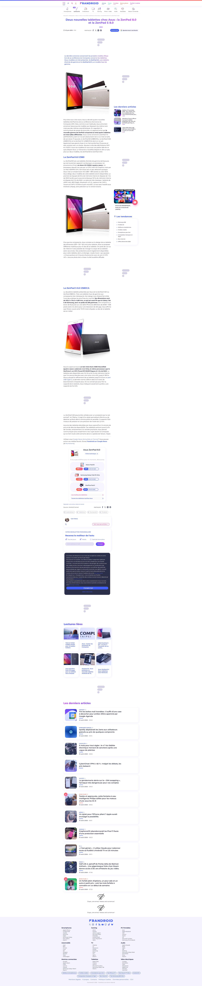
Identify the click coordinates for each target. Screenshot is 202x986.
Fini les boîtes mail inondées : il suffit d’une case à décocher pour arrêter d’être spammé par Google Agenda (100, 714)
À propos (85, 979)
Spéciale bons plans (98, 539)
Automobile (66, 943)
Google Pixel (66, 931)
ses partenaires (78, 579)
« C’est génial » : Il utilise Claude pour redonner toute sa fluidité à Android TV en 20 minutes (99, 849)
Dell (123, 933)
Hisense (95, 945)
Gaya (123, 964)
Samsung (95, 951)
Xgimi (94, 955)
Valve (94, 940)
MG (64, 951)
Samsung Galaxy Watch (69, 968)
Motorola (65, 934)
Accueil (65, 15)
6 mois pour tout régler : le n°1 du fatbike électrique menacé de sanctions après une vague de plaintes (98, 747)
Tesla (64, 955)
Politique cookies (74, 584)
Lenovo (124, 934)
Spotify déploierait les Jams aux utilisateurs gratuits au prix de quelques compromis (98, 731)
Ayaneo (95, 931)
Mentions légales (75, 979)
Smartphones (66, 928)
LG (93, 946)
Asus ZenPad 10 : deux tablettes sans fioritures (103, 671)
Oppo (64, 935)
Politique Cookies (105, 979)
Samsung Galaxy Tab (98, 967)
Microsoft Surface (127, 938)
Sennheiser (125, 953)
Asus (77, 15)
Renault (65, 953)
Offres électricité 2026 (124, 241)
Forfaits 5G (121, 224)
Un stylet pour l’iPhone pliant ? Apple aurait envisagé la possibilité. (98, 815)
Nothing (124, 951)
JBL (123, 949)
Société (81, 778)
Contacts (94, 979)
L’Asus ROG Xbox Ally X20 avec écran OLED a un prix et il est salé (129, 129)
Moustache (125, 966)
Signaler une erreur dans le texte (73, 504)
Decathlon (125, 963)
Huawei (65, 933)
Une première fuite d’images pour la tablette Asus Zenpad (70, 671)
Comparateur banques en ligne (87, 976)
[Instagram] (93, 924)
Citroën (65, 948)
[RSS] (99, 924)
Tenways (124, 968)
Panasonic (95, 948)
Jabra (123, 948)
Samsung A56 (122, 222)
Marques (71, 15)
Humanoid (93, 512)
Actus (104, 3)
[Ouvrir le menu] (63, 3)
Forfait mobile (135, 3)
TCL (94, 953)
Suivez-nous (114, 30)
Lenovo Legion (97, 933)
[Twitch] (105, 924)
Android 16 (136, 973)
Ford (64, 949)
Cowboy (124, 961)
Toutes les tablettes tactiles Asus (82, 498)
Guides (115, 3)
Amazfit (65, 961)
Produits (104, 512)
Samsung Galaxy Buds (128, 952)
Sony (94, 952)
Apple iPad (95, 961)
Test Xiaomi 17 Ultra (124, 973)
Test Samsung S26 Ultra (117, 976)
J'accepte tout (88, 588)
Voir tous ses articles (100, 524)
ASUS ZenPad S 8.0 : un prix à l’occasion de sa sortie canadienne (103, 645)
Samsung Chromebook (128, 940)
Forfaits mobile (122, 230)
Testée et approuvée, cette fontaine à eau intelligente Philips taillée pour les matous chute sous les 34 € (97, 798)
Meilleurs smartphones (124, 227)
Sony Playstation (97, 938)
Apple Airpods (126, 945)
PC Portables (125, 928)
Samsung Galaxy (67, 937)
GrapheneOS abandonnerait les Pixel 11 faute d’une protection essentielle (99, 832)
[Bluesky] (112, 924)
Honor (124, 935)
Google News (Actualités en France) (85, 439)
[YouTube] (102, 924)
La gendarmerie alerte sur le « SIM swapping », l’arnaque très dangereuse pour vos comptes (99, 781)
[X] (90, 924)
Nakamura (125, 967)
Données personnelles (121, 979)
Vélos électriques (127, 959)
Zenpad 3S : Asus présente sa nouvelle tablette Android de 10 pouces (87, 671)
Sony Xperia (66, 938)
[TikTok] (109, 924)
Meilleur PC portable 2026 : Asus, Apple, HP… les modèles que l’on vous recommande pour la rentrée (129, 113)
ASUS (94, 930)
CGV (131, 979)
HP (123, 937)
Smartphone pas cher (124, 232)
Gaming (94, 928)
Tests (109, 3)
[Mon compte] (76, 3)
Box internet (121, 239)
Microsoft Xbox (97, 934)
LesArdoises (70, 512)
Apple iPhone (66, 930)
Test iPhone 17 (111, 973)
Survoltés (82, 743)
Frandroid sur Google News (97, 441)
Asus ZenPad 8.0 (91, 450)
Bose (123, 946)
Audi (64, 945)
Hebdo (84, 539)
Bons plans (124, 3)
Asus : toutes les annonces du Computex (87, 645)
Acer (123, 930)
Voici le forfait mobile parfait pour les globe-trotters (70, 645)
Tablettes (82, 512)
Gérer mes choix (87, 591)
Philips (94, 949)
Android (82, 709)
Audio (123, 943)
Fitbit (64, 964)
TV (92, 943)
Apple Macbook (126, 931)
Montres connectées (69, 959)
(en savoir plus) (98, 573)
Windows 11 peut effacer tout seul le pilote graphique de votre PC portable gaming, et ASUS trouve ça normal (129, 121)
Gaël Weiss (74, 518)
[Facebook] (96, 924)
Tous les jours (71, 539)
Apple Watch (66, 963)
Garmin (65, 966)
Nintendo (95, 935)
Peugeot (65, 952)
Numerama (70, 443)
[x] (66, 524)
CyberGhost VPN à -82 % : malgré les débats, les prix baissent (100, 765)
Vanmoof (124, 970)
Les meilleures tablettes (79, 495)
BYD (64, 946)
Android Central (74, 507)
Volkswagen (66, 956)
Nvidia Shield (96, 937)
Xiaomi (65, 940)
